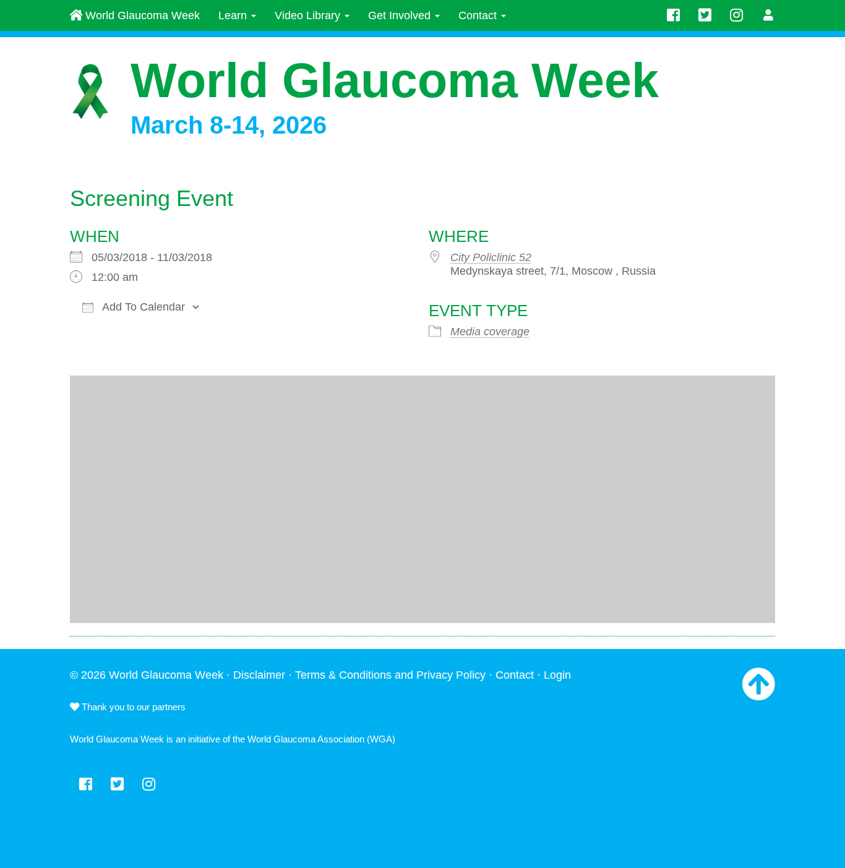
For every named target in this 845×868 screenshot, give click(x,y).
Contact (479, 15)
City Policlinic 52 (490, 257)
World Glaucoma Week (141, 15)
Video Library (309, 15)
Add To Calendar (142, 307)
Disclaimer (259, 675)
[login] (768, 15)
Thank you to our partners (132, 707)
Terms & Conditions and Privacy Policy (390, 675)
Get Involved (401, 15)
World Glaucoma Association (305, 739)
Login (557, 675)
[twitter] (705, 15)
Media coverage (490, 331)
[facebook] (673, 15)
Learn (234, 15)
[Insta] (736, 15)
